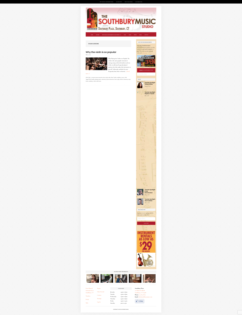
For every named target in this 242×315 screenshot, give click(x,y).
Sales (87, 303)
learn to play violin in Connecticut (121, 79)
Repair (99, 288)
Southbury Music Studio (121, 19)
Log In (99, 302)
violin (126, 77)
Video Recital (100, 292)
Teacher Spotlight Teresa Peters (150, 83)
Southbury (91, 81)
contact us (144, 53)
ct (91, 77)
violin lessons (98, 81)
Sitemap (99, 298)
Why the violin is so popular (101, 52)
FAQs (87, 299)
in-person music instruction (97, 77)
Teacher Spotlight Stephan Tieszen (150, 93)
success (122, 77)
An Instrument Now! (146, 70)
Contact (99, 295)
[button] (151, 33)
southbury (119, 77)
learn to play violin (106, 77)
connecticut (103, 79)
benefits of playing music (96, 79)
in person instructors (110, 79)
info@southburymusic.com (145, 297)
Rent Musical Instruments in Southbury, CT (90, 290)
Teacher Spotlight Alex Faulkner (150, 200)
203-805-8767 (142, 295)
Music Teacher (113, 77)
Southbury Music (125, 309)
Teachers (88, 296)
